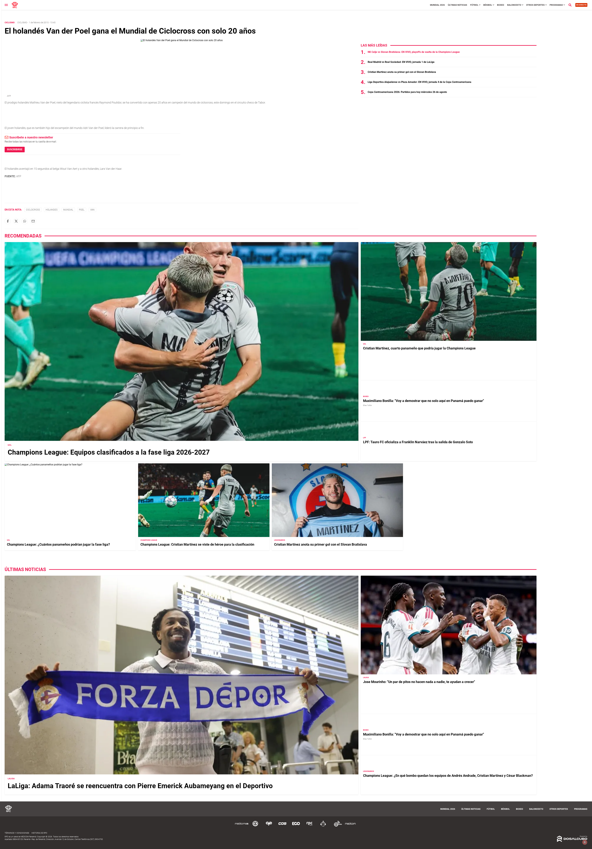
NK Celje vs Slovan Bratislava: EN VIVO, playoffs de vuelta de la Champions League (414, 52)
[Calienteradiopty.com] (323, 826)
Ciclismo (22, 22)
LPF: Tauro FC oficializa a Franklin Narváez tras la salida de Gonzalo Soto (418, 442)
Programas (556, 5)
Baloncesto (514, 5)
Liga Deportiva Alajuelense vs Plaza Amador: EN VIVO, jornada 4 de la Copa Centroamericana (419, 82)
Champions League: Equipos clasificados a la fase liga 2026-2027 (109, 452)
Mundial (68, 209)
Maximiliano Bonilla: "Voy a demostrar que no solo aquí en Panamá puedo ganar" (423, 401)
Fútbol (474, 5)
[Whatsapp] (24, 221)
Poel (81, 209)
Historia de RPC (39, 833)
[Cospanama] (282, 826)
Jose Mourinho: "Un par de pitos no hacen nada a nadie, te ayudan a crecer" (419, 682)
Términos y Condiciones (17, 833)
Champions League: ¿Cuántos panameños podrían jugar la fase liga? (58, 544)
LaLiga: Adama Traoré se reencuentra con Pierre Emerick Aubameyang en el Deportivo (140, 786)
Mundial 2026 (437, 5)
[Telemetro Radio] (336, 826)
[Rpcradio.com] (309, 826)
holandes (52, 209)
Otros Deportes (535, 5)
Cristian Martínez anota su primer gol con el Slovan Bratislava (402, 72)
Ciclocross (33, 209)
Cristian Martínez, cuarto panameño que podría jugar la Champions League (419, 348)
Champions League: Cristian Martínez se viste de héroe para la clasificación (197, 544)
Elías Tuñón (367, 405)
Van (92, 209)
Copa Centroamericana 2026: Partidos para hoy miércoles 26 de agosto (407, 92)
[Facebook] (7, 221)
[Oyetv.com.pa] (269, 826)
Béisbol (487, 5)
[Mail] (33, 221)
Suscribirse (14, 149)
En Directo (581, 5)
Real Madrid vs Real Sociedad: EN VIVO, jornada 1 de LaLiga (401, 62)
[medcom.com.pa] (350, 826)
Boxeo (500, 5)
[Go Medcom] (242, 826)
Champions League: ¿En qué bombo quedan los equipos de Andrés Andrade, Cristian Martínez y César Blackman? (448, 776)
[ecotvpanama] (296, 826)
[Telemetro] (255, 826)
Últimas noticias (457, 5)
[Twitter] (16, 221)
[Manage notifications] (584, 842)
